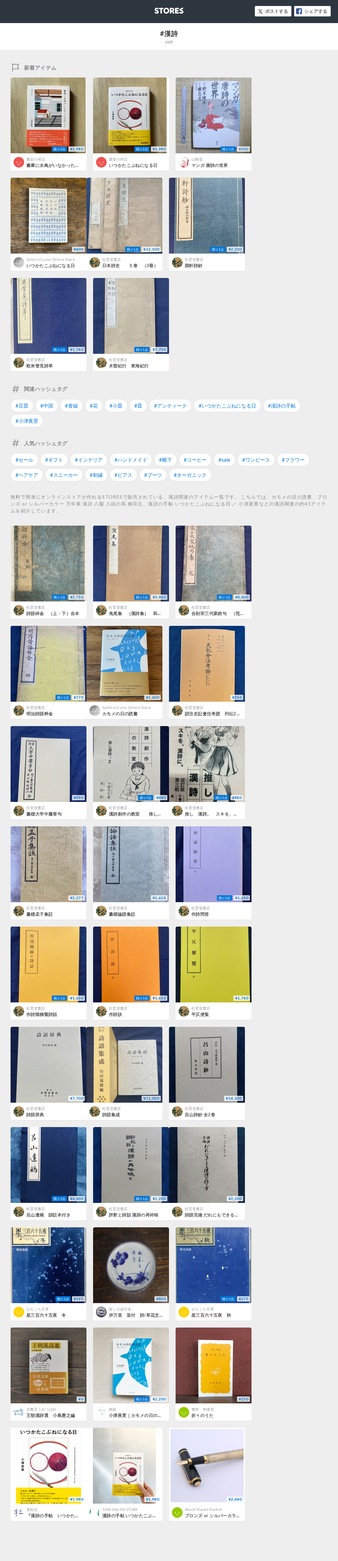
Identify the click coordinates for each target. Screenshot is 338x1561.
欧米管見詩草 (39, 365)
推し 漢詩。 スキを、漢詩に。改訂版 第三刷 (233, 813)
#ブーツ (153, 475)
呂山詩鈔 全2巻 (200, 1114)
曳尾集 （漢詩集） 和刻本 (137, 613)
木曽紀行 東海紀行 (129, 365)
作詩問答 (200, 914)
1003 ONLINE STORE (120, 1509)
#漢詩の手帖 (282, 406)
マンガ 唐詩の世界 (209, 165)
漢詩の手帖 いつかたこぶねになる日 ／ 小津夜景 (150, 1515)
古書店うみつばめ (41, 1409)
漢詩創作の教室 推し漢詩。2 (141, 813)
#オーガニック (190, 475)
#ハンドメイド (131, 460)
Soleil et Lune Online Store (50, 259)
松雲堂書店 (111, 259)
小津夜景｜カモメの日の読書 (137, 1415)
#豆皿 (22, 406)
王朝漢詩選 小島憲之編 (50, 1415)
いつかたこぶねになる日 (133, 165)
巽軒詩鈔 (194, 265)
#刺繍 (96, 475)
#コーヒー (195, 460)
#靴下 (165, 460)
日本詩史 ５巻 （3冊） (130, 265)
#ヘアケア (27, 475)
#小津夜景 (27, 421)
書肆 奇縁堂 (202, 1409)
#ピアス (123, 475)
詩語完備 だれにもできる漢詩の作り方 (223, 1214)
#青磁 (71, 406)
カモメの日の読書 (120, 713)
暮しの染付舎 (120, 1309)
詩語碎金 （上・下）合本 (53, 613)
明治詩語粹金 (39, 713)
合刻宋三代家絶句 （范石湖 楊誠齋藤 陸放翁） (242, 613)
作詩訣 (115, 1014)
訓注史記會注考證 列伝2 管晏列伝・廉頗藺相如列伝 (239, 713)
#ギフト (54, 460)
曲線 (113, 1409)
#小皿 (116, 406)
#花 (94, 406)
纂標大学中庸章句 (44, 813)
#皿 (138, 406)
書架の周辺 (35, 159)
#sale (224, 460)
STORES (158, 9)
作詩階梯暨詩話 (41, 1014)
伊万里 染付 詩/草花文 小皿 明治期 (149, 1315)
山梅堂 (197, 159)
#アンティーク (170, 406)
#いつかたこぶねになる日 (227, 406)
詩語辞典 (35, 1114)
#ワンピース (256, 460)
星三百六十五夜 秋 (211, 1315)
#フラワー (293, 460)
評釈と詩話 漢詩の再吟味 (134, 1214)
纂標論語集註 (122, 914)
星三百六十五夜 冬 (46, 1315)
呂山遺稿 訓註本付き (48, 1214)
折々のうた (202, 1415)
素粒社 (32, 1509)
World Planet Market (203, 1509)
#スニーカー (64, 475)
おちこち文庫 (37, 1309)
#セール (24, 460)
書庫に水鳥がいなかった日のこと (59, 165)
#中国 (46, 406)
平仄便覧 (200, 1014)
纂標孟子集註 (39, 914)
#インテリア (89, 460)
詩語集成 (111, 1114)
